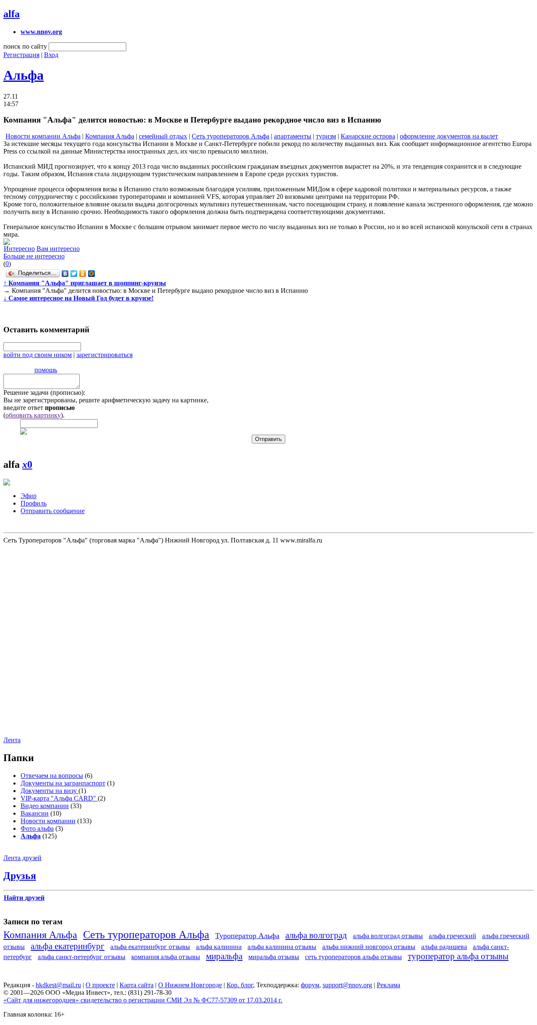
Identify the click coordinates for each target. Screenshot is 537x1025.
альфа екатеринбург (67, 946)
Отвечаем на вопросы (52, 775)
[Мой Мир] (91, 273)
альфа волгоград (316, 935)
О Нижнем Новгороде (190, 984)
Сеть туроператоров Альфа (230, 136)
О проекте (100, 984)
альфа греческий (452, 935)
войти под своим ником (37, 354)
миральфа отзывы (273, 956)
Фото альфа (37, 828)
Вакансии (35, 813)
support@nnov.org (347, 984)
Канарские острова (368, 136)
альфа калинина (219, 946)
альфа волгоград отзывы (388, 935)
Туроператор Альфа (247, 935)
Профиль (34, 503)
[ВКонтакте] (65, 273)
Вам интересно (58, 248)
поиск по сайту (25, 46)
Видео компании (45, 805)
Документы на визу (49, 790)
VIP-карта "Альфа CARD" (59, 798)
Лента (12, 739)
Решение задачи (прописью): (44, 392)
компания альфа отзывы (165, 956)
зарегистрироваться (104, 354)
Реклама (388, 984)
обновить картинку (33, 415)
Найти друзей (24, 897)
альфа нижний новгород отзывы (368, 946)
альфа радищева (444, 946)
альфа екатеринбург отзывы (150, 946)
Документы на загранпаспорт (63, 783)
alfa (11, 13)
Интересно (19, 248)
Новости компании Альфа (43, 136)
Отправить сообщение (53, 510)
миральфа (224, 956)
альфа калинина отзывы (282, 946)
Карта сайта (137, 984)
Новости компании (48, 820)
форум (310, 984)
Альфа (23, 75)
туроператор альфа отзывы (458, 956)
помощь (45, 369)
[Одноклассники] (82, 273)
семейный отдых (163, 136)
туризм (326, 136)
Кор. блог (240, 984)
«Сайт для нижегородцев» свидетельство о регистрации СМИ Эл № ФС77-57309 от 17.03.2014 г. (142, 1000)
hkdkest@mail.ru (58, 984)
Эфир (28, 495)
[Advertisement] (267, 636)
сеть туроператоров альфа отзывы (353, 956)
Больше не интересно (34, 256)
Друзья (19, 875)
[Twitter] (74, 273)
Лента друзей (22, 857)
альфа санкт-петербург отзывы (81, 956)
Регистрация (21, 54)
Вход (51, 54)
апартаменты (292, 136)
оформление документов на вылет (449, 136)
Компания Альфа (109, 136)
